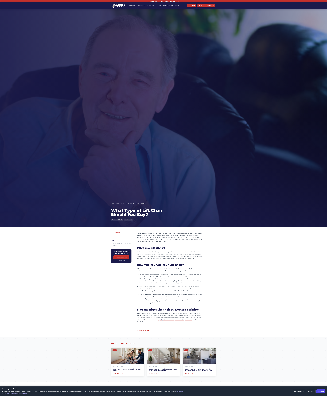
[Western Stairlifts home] (118, 6)
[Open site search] (184, 5)
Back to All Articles (146, 330)
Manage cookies (299, 391)
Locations (140, 5)
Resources (150, 5)
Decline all (311, 391)
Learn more (179, 391)
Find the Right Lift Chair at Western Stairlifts (121, 244)
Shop (193, 5)
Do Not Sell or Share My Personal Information (14, 393)
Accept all (321, 391)
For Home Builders (168, 5)
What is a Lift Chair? (117, 236)
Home (112, 203)
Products (131, 5)
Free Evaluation (207, 5)
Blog (117, 203)
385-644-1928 (121, 260)
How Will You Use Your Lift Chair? (120, 239)
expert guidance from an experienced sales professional (175, 320)
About (177, 5)
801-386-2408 (175, 1)
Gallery (159, 5)
